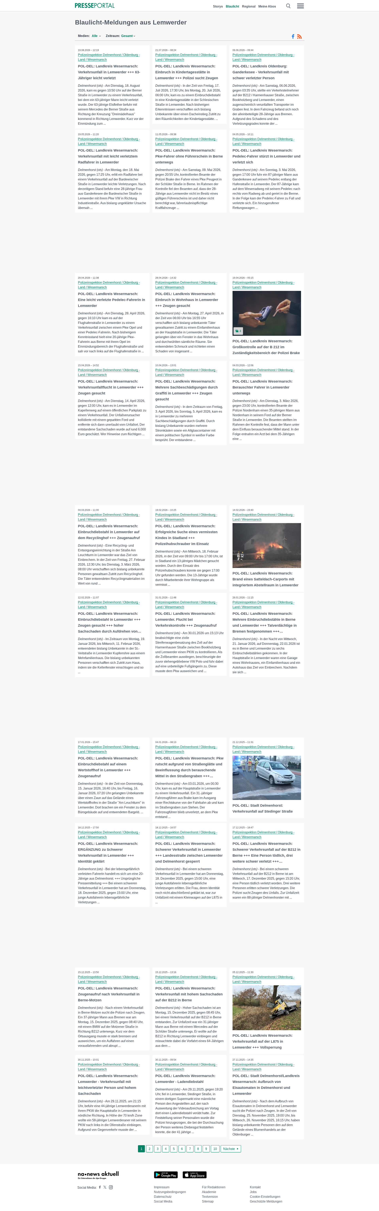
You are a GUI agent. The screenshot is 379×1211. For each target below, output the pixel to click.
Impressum (161, 1187)
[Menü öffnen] (300, 6)
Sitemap (208, 1201)
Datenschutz (163, 1196)
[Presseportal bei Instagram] (110, 1187)
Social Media (163, 1201)
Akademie (209, 1192)
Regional (248, 6)
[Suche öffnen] (288, 6)
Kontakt (255, 1187)
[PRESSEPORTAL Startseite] (94, 5)
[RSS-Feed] (299, 36)
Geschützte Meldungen (266, 1201)
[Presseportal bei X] (104, 1187)
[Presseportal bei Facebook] (99, 1187)
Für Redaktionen (213, 1187)
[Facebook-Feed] (293, 36)
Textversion (210, 1196)
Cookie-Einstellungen (265, 1196)
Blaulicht (232, 6)
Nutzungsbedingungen (170, 1192)
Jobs (253, 1192)
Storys (218, 6)
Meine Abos (267, 6)
